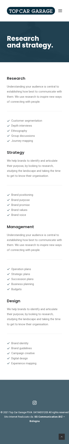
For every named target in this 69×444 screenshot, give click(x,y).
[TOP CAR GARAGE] (34, 11)
